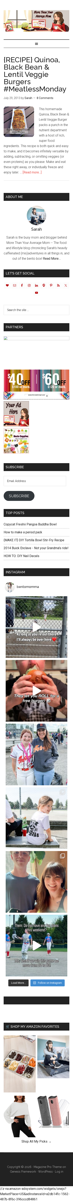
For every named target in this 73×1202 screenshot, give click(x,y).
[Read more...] (32, 172)
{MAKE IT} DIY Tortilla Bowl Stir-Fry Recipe (34, 540)
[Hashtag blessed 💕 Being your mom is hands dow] (36, 754)
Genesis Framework (23, 1171)
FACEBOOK (14, 1000)
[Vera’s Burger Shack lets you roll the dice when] (36, 691)
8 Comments (45, 98)
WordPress (45, 1171)
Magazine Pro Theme (48, 1167)
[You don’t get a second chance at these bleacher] (36, 627)
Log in (59, 1171)
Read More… (52, 258)
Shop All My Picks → (36, 1141)
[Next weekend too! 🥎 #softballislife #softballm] (36, 945)
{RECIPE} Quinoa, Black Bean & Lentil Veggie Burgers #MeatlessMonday (35, 74)
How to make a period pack (23, 532)
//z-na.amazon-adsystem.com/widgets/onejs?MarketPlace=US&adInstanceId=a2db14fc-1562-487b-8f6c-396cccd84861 (35, 1194)
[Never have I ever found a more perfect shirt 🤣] (36, 818)
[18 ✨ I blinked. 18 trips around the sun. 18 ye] (36, 882)
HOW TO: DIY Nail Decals (21, 556)
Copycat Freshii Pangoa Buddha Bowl (30, 524)
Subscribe (19, 496)
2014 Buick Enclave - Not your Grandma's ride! (36, 548)
